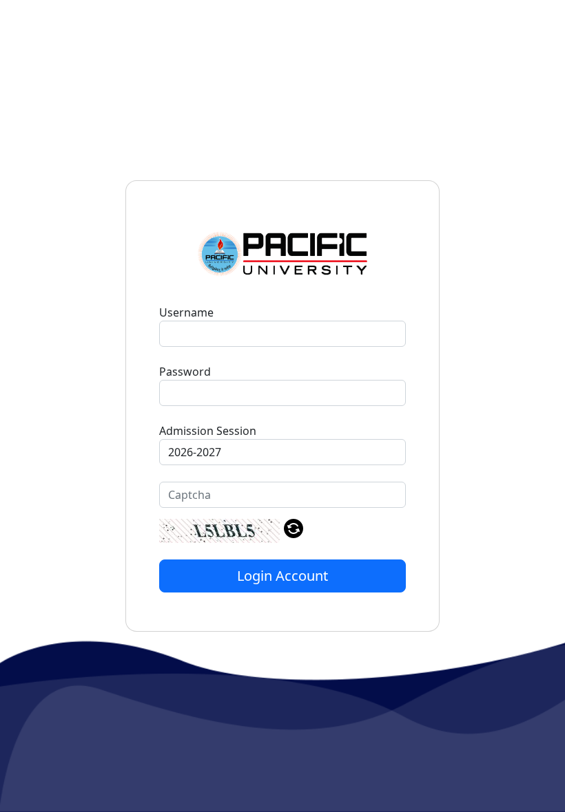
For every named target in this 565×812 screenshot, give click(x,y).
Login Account (282, 575)
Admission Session (207, 430)
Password (185, 371)
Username (186, 312)
